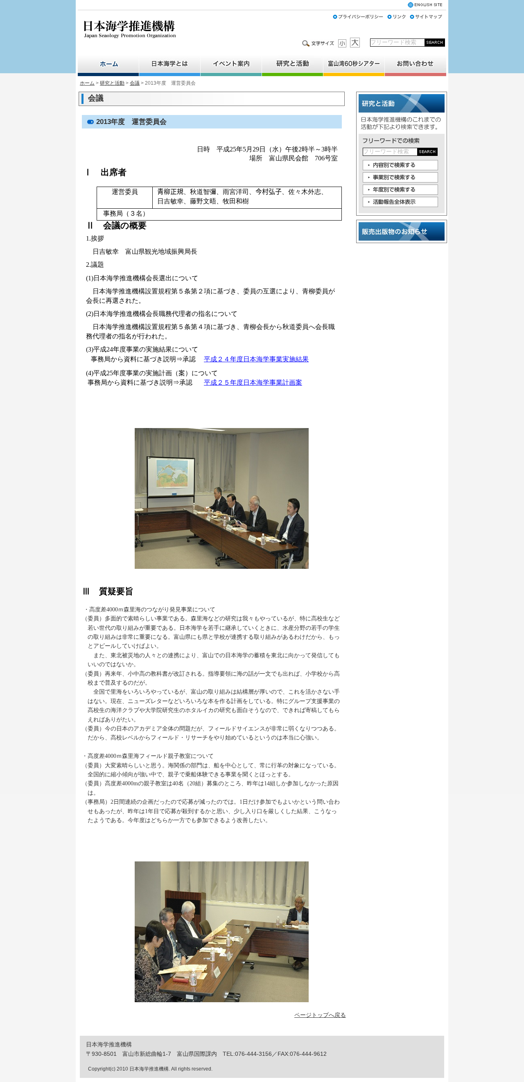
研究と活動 (112, 83)
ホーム (87, 83)
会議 (135, 83)
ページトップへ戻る (320, 1015)
